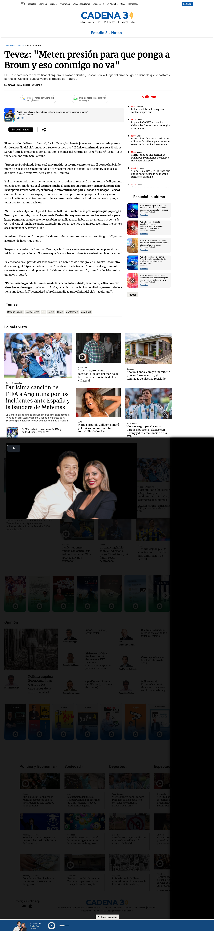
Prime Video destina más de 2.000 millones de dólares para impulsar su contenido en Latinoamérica (150, 141)
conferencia (72, 312)
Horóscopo (133, 4)
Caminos (43, 4)
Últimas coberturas (81, 4)
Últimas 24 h (98, 4)
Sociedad (140, 168)
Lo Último (81, 22)
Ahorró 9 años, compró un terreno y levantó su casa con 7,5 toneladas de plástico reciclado (148, 375)
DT (43, 312)
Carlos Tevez (32, 312)
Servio (51, 312)
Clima (122, 4)
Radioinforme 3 (84, 367)
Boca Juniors (132, 423)
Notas (117, 33)
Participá (187, 4)
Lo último (148, 97)
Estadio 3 (100, 33)
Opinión (53, 4)
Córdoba (107, 22)
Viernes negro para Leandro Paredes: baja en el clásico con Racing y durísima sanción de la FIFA (147, 431)
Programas (65, 4)
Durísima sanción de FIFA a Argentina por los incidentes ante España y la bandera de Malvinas (38, 397)
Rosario (121, 22)
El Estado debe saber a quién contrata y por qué (147, 110)
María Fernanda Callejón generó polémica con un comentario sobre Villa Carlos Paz (98, 428)
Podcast (132, 294)
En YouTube (112, 4)
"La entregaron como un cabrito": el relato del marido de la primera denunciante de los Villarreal (98, 375)
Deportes (32, 4)
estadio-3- (86, 312)
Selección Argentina (14, 383)
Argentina (92, 22)
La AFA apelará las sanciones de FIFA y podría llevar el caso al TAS (41, 430)
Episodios (21, 118)
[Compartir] (44, 129)
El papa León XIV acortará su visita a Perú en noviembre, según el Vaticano (150, 125)
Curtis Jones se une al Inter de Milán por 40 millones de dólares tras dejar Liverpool (150, 157)
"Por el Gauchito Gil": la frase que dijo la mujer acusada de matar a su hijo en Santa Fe (150, 173)
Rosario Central (15, 312)
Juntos (81, 422)
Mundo (134, 22)
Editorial (140, 106)
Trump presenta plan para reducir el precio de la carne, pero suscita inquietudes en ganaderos (150, 190)
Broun (60, 312)
